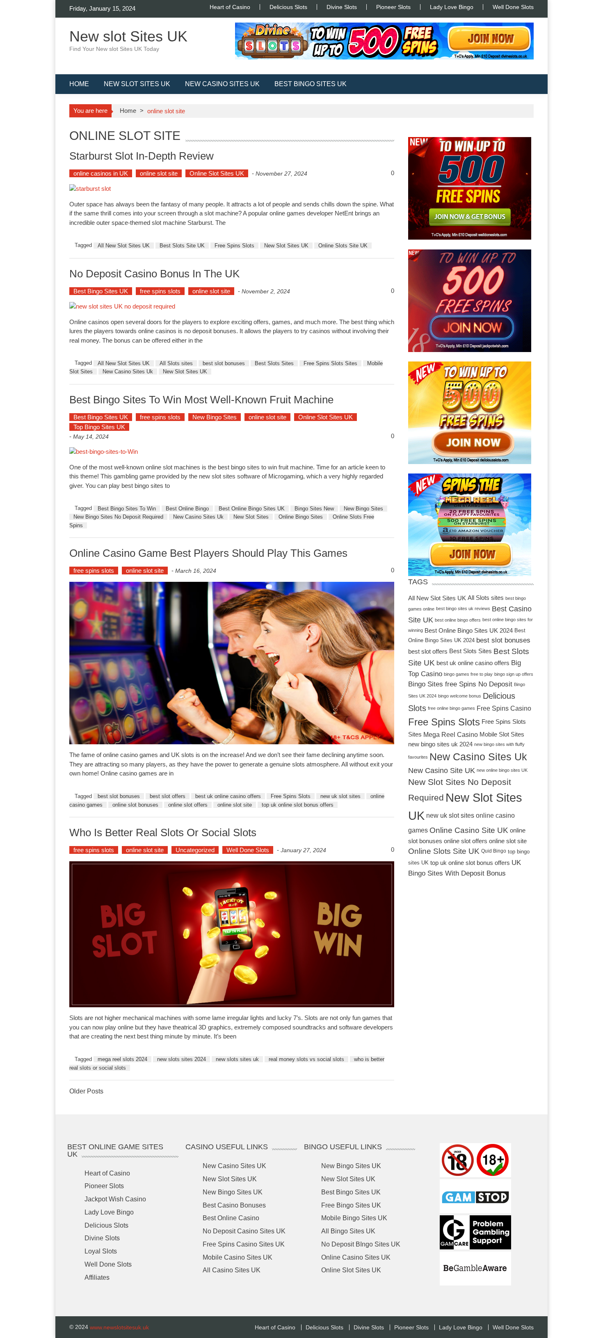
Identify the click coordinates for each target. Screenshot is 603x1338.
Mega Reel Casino (450, 734)
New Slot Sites (251, 517)
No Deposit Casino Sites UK (244, 1231)
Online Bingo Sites (301, 517)
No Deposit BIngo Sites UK (360, 1244)
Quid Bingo (493, 851)
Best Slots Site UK (182, 245)
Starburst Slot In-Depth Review (141, 155)
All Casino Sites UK (231, 1270)
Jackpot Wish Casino (115, 1199)
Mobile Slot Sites (502, 734)
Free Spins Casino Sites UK (244, 1244)
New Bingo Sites (214, 417)
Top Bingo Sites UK (99, 426)
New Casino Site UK (441, 770)
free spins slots (160, 291)
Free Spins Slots (234, 245)
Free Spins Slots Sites (330, 363)
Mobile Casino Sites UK (237, 1257)
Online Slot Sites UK (217, 173)
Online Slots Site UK (343, 245)
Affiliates (97, 1277)
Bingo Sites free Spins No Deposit (460, 684)
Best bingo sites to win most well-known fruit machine (201, 399)
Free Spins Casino (504, 708)
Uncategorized (195, 849)
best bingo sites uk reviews (463, 608)
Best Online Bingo (187, 508)
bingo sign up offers (513, 673)
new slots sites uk (237, 1059)
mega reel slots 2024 (122, 1059)
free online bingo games (451, 708)
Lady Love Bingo (451, 7)
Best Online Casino (231, 1217)
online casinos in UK (100, 173)
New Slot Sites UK (137, 83)
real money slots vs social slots (306, 1059)
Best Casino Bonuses (234, 1204)
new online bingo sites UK (502, 770)
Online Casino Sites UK (356, 1257)
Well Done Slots (513, 7)
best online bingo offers (458, 620)
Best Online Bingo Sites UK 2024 (469, 630)
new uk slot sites (340, 796)
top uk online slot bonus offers (297, 805)
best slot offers (167, 796)
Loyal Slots (101, 1251)
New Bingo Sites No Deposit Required (118, 517)
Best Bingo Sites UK (310, 83)
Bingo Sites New (314, 508)
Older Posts (86, 1092)
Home (79, 83)
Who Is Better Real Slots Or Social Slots (162, 832)
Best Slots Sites (274, 363)
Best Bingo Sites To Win (127, 508)
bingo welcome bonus (459, 695)
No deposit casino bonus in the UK (154, 273)
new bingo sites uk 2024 (440, 744)
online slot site (159, 173)
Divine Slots (342, 7)
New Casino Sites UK (222, 83)
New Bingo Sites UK (233, 1192)
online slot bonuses (135, 805)
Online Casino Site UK (468, 830)
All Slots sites (176, 363)
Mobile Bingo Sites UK (354, 1217)
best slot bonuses (224, 363)
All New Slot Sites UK (124, 245)
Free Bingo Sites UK (351, 1204)
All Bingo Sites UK (348, 1231)
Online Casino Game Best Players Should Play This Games (208, 553)
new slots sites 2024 (181, 1059)
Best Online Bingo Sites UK (252, 508)
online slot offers (188, 805)
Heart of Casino (230, 7)
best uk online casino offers (228, 796)
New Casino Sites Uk (128, 371)
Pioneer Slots (393, 7)
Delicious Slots (288, 7)
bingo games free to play (468, 673)
